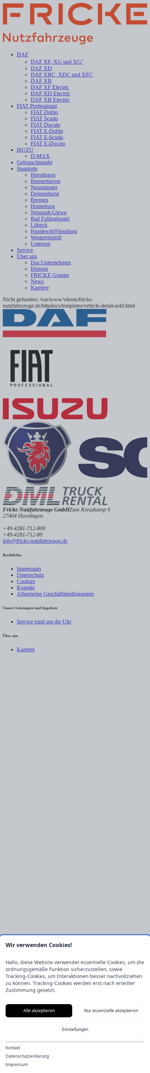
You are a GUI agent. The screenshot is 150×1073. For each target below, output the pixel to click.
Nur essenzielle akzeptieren (111, 1011)
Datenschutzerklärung (27, 1056)
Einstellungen (75, 1029)
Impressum (17, 1064)
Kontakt (13, 1048)
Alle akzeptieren (39, 1011)
